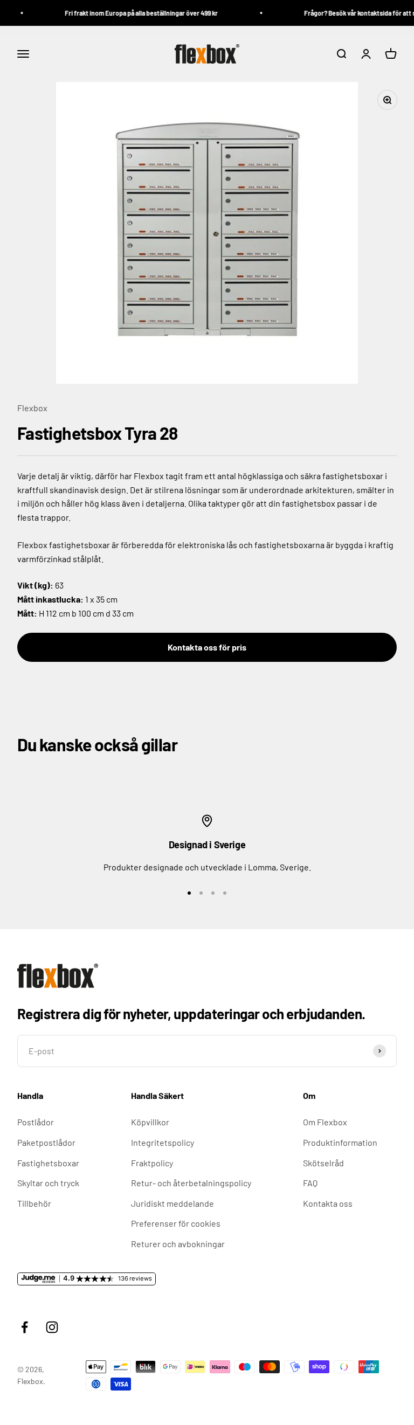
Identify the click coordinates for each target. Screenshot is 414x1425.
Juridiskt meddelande (172, 1203)
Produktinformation (340, 1142)
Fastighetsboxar (48, 1163)
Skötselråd (323, 1163)
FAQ (310, 1183)
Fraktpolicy (152, 1163)
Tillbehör (34, 1203)
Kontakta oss (328, 1203)
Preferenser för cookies (175, 1223)
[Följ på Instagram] (52, 1327)
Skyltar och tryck (48, 1183)
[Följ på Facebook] (24, 1327)
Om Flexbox (325, 1122)
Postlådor (35, 1122)
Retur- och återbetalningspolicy (191, 1183)
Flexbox (32, 408)
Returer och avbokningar (178, 1244)
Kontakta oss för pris (207, 647)
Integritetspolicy (162, 1142)
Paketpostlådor (46, 1142)
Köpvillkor (150, 1122)
